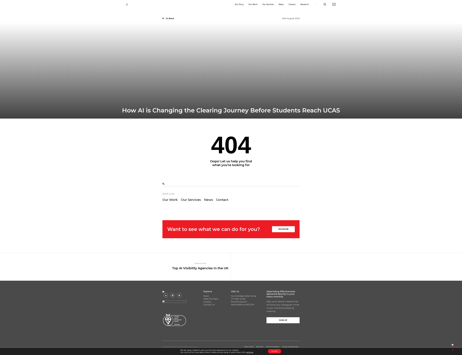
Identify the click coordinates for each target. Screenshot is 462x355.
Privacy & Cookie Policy (290, 347)
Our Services (268, 4)
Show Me (283, 229)
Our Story (239, 4)
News (281, 4)
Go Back (169, 18)
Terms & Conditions (272, 347)
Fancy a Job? (248, 347)
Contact (222, 200)
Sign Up (283, 320)
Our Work (252, 4)
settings (249, 352)
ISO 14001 (259, 347)
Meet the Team (210, 299)
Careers (292, 4)
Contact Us (209, 305)
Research (304, 4)
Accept (275, 351)
